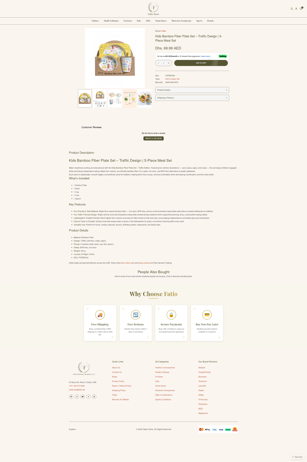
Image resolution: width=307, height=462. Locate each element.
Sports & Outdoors (163, 399)
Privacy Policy (118, 381)
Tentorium (202, 381)
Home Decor (160, 385)
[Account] (296, 8)
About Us (116, 367)
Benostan (202, 376)
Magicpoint (203, 413)
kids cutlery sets (127, 262)
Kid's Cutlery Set (172, 78)
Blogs (114, 376)
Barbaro (201, 367)
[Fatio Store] (153, 8)
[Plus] (169, 63)
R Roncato (203, 399)
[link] (211, 21)
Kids (157, 381)
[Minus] (158, 63)
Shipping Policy (119, 390)
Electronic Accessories (165, 390)
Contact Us (117, 372)
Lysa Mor (202, 385)
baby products (145, 262)
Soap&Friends (204, 372)
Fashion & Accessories (165, 367)
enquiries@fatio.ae (77, 389)
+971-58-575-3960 (77, 385)
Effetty (201, 394)
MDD (200, 408)
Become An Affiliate (120, 399)
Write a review (153, 138)
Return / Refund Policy (121, 385)
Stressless (202, 404)
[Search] (292, 8)
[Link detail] (71, 396)
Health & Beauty (162, 372)
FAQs (114, 394)
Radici (201, 390)
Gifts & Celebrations (163, 394)
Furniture (159, 376)
